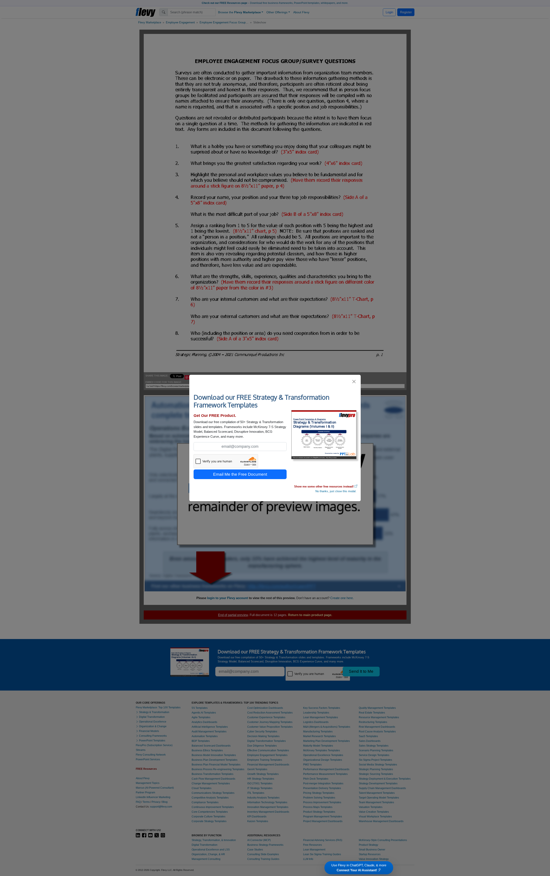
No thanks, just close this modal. (335, 491)
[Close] (354, 381)
